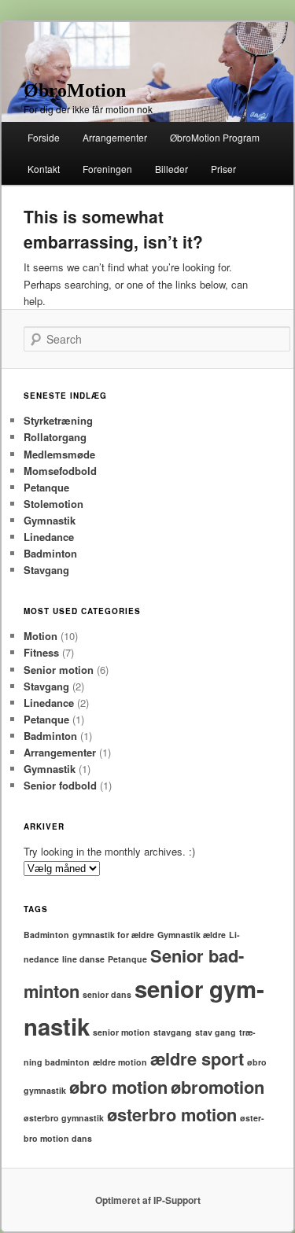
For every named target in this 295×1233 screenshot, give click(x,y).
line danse (83, 959)
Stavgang (46, 569)
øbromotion (217, 1086)
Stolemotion (53, 503)
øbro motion (118, 1086)
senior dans (107, 994)
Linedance (49, 536)
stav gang (215, 1032)
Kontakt (44, 168)
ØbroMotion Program (215, 137)
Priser (223, 168)
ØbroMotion (75, 90)
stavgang (172, 1032)
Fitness (41, 652)
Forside (44, 137)
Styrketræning (58, 420)
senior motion (121, 1032)
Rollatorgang (55, 436)
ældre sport (197, 1058)
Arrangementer (115, 137)
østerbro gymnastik (64, 1118)
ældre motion (120, 1062)
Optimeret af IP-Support (148, 1200)
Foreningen (107, 168)
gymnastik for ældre (113, 934)
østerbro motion (172, 1114)
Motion (40, 635)
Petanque (46, 487)
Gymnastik (50, 520)
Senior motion (59, 669)
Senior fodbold (60, 785)
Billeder (171, 168)
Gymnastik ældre (191, 934)
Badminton (50, 553)
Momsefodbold (60, 470)
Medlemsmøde (59, 454)
